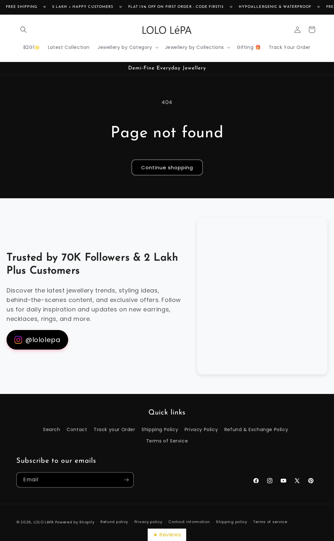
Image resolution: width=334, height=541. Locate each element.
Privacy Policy (201, 429)
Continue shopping (167, 167)
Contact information (189, 521)
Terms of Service (167, 441)
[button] (23, 30)
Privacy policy (148, 521)
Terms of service (270, 521)
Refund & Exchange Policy (256, 429)
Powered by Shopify (75, 522)
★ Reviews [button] (167, 534)
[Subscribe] (126, 480)
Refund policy (114, 521)
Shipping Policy (160, 429)
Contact (77, 429)
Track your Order (114, 429)
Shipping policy (231, 521)
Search (51, 429)
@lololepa (42, 339)
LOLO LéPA (44, 522)
